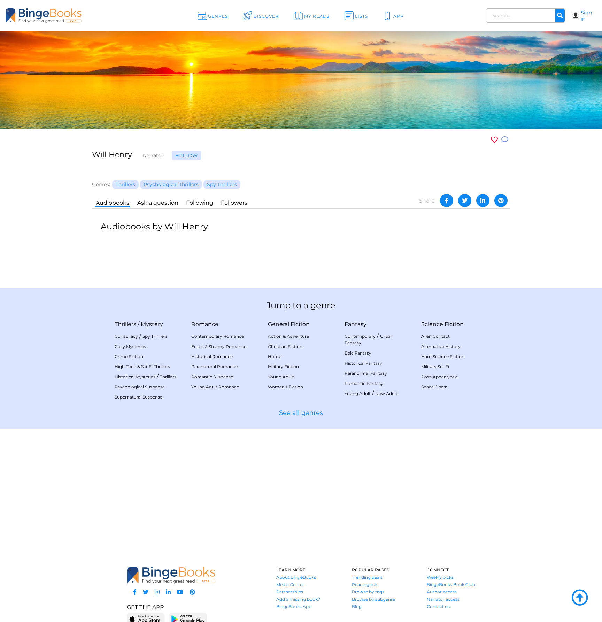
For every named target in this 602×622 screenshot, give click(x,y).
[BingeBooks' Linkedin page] (168, 592)
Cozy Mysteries (130, 346)
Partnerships (289, 591)
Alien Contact (435, 336)
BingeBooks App (293, 606)
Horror (275, 356)
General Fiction (289, 324)
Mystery (152, 324)
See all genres (301, 413)
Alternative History (441, 346)
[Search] (560, 16)
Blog (357, 606)
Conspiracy (126, 336)
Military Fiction (283, 366)
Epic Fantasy (358, 353)
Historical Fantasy (363, 363)
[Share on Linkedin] (482, 200)
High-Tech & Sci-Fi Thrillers (142, 366)
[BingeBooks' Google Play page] (188, 618)
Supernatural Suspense (138, 397)
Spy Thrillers (155, 336)
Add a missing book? (298, 599)
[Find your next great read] (60, 15)
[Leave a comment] (504, 139)
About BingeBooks (296, 577)
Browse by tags (368, 591)
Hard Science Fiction (442, 356)
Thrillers (125, 324)
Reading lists (365, 584)
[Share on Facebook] (446, 200)
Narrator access (443, 599)
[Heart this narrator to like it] (494, 139)
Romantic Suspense (212, 376)
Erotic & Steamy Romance (218, 346)
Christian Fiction (285, 346)
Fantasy (355, 324)
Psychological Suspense (140, 386)
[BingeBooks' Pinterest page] (192, 592)
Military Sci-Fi (435, 366)
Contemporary (360, 336)
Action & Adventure (288, 336)
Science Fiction (442, 324)
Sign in (586, 15)
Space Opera (434, 386)
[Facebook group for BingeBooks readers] (135, 592)
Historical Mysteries (135, 376)
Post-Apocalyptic (439, 376)
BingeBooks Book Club (451, 584)
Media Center (290, 584)
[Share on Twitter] (464, 200)
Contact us (438, 606)
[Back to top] (579, 598)
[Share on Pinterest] (501, 200)
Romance (204, 324)
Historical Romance (212, 356)
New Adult (386, 393)
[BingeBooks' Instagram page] (157, 592)
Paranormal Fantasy (366, 373)
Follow (186, 155)
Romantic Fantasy (364, 383)
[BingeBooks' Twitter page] (145, 592)
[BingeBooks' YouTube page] (180, 592)
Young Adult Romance (215, 386)
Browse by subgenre (373, 599)
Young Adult (281, 376)
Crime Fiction (129, 356)
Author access (442, 591)
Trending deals (367, 577)
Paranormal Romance (214, 366)
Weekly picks (440, 577)
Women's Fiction (285, 386)
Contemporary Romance (217, 336)
